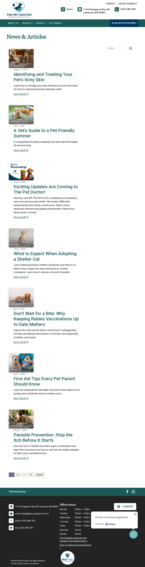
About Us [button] (13, 23)
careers (127, 506)
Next (39, 475)
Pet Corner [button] (55, 23)
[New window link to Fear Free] (68, 558)
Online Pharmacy (127, 3)
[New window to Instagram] (133, 492)
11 (31, 475)
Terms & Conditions (31, 563)
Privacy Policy (16, 563)
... (24, 475)
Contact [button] (40, 23)
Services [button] (27, 23)
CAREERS (110, 3)
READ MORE (20, 94)
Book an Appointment (124, 23)
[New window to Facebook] (127, 492)
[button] (133, 534)
